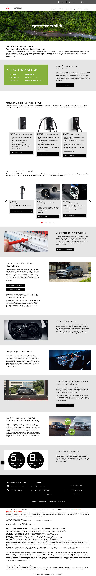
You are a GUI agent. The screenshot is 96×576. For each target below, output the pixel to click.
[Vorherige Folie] (6, 201)
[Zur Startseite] (16, 8)
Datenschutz (42, 501)
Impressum (33, 501)
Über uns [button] (86, 9)
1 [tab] (42, 222)
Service (79, 9)
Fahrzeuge (54, 9)
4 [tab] (54, 222)
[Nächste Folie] (90, 201)
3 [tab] (50, 222)
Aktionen (61, 9)
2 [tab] (46, 222)
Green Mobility (71, 9)
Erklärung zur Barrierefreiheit (57, 501)
